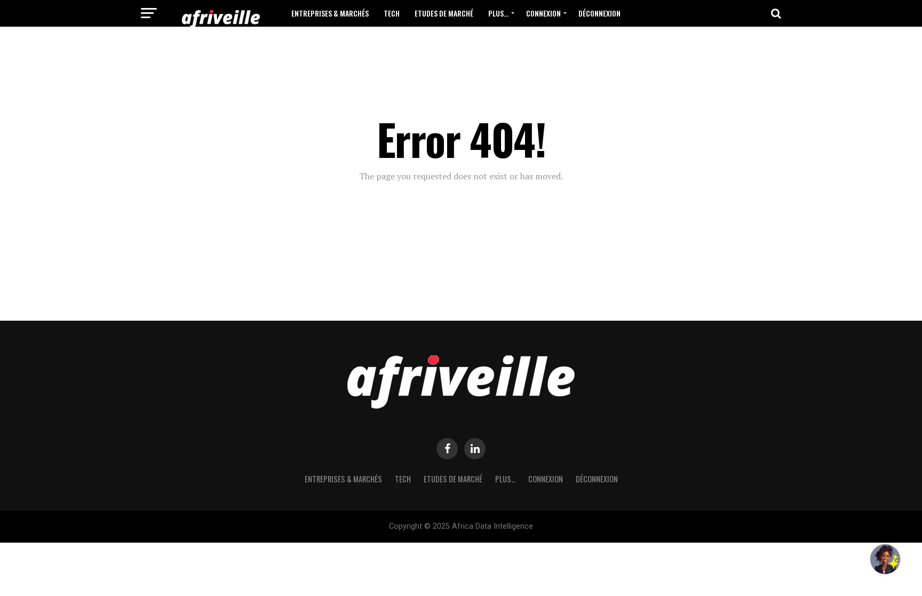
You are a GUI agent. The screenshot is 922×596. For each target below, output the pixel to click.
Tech (392, 13)
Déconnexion (599, 13)
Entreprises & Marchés (330, 13)
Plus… (498, 13)
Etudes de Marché (444, 13)
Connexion (543, 13)
